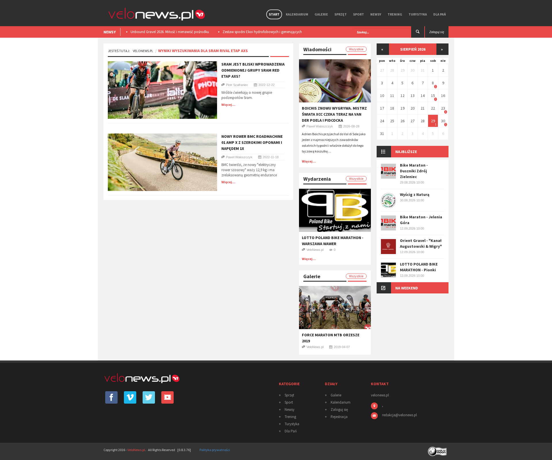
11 (392, 95)
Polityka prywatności (215, 450)
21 (423, 108)
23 (443, 108)
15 (433, 95)
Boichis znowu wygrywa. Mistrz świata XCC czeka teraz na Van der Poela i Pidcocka (334, 114)
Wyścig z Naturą (414, 194)
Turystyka (418, 14)
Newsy (375, 14)
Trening (395, 14)
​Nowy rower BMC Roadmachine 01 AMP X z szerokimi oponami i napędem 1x (252, 142)
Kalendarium (297, 14)
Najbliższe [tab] (406, 151)
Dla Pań (439, 14)
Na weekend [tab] (406, 288)
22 (433, 108)
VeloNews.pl (143, 51)
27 (382, 70)
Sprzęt (340, 14)
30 (413, 70)
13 (413, 95)
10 (382, 95)
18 (392, 108)
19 (402, 108)
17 (382, 108)
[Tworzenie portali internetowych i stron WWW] (437, 449)
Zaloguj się (339, 409)
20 (413, 108)
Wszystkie (356, 49)
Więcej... (228, 104)
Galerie (321, 14)
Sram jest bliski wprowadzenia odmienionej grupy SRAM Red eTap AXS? (253, 70)
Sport (358, 14)
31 (423, 70)
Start (274, 14)
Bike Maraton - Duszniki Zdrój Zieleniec (414, 171)
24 (382, 120)
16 (443, 95)
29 (402, 70)
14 (423, 95)
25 (392, 120)
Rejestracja (339, 416)
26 (402, 120)
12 (402, 95)
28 (392, 70)
